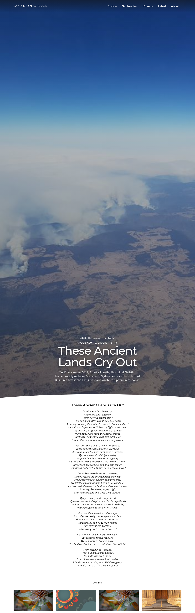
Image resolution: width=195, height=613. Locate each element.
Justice (112, 6)
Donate (148, 6)
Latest (162, 6)
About (175, 6)
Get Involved (130, 6)
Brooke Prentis (108, 343)
